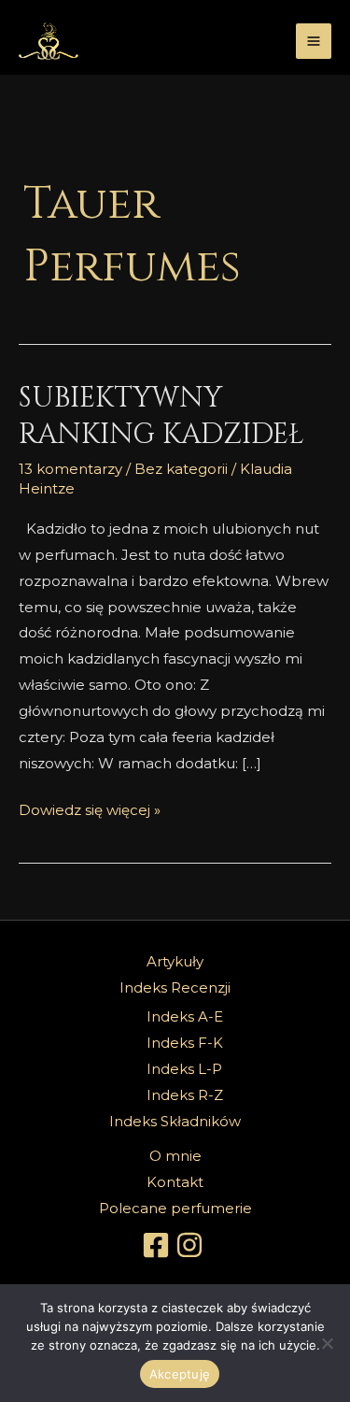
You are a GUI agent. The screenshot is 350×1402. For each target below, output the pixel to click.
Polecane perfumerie (175, 1208)
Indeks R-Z (185, 1095)
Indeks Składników (175, 1121)
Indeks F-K (185, 1043)
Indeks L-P (184, 1069)
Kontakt (175, 1182)
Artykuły (175, 961)
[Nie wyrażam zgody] (326, 1343)
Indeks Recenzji (175, 987)
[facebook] (158, 1245)
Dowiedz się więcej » (90, 808)
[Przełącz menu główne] (314, 41)
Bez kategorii (181, 469)
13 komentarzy (70, 469)
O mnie (175, 1156)
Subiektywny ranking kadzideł (161, 416)
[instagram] (192, 1245)
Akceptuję (179, 1373)
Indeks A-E (185, 1016)
